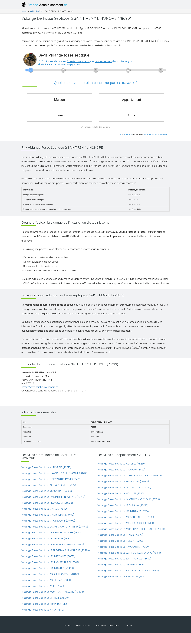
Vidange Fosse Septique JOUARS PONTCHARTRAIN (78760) (54, 526)
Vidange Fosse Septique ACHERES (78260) (121, 463)
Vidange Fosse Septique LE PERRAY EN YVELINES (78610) (52, 544)
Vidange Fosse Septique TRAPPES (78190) (45, 603)
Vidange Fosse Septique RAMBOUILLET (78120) (123, 546)
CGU (120, 134)
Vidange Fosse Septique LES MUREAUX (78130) (123, 511)
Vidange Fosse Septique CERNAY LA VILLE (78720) (49, 485)
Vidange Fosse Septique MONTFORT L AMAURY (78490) (52, 592)
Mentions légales (83, 625)
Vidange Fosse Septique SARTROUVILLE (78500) (124, 558)
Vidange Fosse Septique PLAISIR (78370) (120, 534)
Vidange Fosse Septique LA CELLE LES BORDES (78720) (52, 532)
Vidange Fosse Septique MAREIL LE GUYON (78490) (50, 574)
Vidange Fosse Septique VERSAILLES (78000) (122, 576)
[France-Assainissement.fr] (45, 5)
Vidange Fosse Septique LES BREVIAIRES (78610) (48, 556)
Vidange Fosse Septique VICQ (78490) (43, 609)
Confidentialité (127, 134)
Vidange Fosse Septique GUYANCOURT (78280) (124, 487)
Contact (128, 625)
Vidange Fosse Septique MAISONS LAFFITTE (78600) (126, 517)
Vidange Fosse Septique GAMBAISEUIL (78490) (47, 514)
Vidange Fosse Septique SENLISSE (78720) (45, 597)
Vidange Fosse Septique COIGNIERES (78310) (46, 491)
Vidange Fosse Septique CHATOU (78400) (121, 469)
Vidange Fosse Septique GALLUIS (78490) (45, 508)
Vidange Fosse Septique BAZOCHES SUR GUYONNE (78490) (54, 473)
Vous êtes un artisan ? (161, 134)
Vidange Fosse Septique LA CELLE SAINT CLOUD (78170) (128, 499)
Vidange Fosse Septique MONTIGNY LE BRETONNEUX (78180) (131, 529)
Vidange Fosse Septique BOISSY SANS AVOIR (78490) (51, 479)
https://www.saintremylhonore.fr (39, 387)
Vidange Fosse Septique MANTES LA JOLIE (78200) (125, 523)
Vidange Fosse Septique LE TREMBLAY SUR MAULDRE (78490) (55, 550)
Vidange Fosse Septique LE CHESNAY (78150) (122, 505)
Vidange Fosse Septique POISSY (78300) (120, 540)
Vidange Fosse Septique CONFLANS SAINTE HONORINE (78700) (132, 475)
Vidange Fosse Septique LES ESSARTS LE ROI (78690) (51, 562)
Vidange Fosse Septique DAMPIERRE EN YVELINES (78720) (53, 497)
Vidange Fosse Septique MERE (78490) (43, 586)
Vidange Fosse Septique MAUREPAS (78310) (46, 580)
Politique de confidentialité (107, 625)
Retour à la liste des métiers (96, 127)
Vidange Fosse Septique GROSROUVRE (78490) (48, 520)
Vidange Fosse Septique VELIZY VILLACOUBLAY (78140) (128, 570)
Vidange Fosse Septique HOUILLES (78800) (121, 493)
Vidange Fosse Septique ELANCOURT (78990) (47, 503)
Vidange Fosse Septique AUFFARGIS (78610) (46, 467)
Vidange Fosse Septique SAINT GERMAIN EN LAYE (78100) (129, 552)
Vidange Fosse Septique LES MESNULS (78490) (47, 568)
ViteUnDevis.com (149, 134)
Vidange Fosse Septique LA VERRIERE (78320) (47, 538)
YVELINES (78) (36, 11)
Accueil (24, 11)
